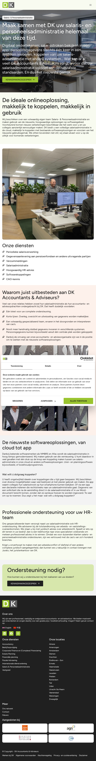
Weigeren (17, 401)
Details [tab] (48, 366)
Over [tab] (79, 366)
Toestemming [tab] (17, 366)
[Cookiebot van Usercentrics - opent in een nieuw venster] (82, 359)
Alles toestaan (78, 401)
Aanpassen (46, 401)
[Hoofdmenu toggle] (91, 5)
